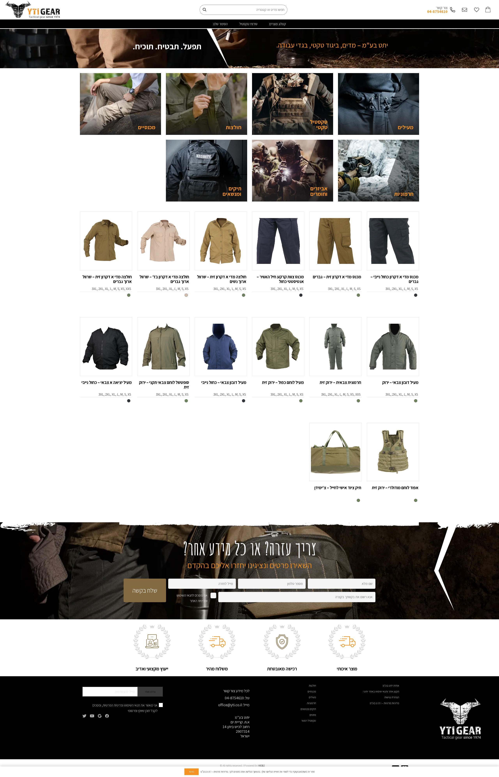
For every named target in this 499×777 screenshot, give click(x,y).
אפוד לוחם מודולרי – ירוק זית (395, 487)
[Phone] (451, 9)
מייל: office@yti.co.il (234, 704)
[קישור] (32, 10)
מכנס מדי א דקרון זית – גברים (337, 276)
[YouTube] (92, 716)
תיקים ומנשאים (232, 191)
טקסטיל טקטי (318, 124)
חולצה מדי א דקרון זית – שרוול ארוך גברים (107, 279)
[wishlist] (475, 9)
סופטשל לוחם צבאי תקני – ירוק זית (164, 385)
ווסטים (313, 715)
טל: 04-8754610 (237, 697)
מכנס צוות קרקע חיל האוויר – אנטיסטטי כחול (280, 279)
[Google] (100, 716)
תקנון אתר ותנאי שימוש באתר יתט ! (381, 691)
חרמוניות (403, 193)
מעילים (405, 127)
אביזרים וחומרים (318, 191)
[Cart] (488, 9)
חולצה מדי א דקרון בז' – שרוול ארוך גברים (164, 279)
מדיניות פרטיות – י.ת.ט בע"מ (384, 703)
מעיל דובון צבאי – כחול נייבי (223, 382)
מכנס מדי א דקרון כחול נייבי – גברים (394, 279)
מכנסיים (146, 127)
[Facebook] (107, 716)
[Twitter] (84, 716)
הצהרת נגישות (391, 697)
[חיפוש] (204, 9)
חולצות (233, 127)
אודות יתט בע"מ (391, 685)
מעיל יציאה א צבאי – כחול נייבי (106, 382)
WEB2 (261, 765)
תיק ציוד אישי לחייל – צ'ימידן (337, 487)
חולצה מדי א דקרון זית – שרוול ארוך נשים (221, 279)
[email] (463, 9)
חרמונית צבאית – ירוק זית (340, 382)
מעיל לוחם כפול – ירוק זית (283, 382)
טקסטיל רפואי (309, 720)
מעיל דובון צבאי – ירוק (400, 382)
